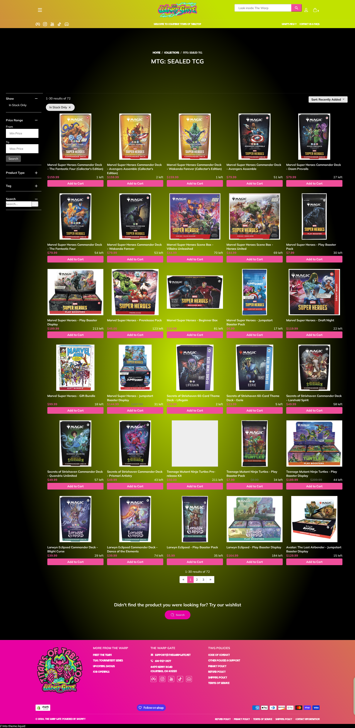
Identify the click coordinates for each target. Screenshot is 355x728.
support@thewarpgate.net (173, 655)
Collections (171, 52)
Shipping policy (283, 719)
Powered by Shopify (74, 718)
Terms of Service (218, 683)
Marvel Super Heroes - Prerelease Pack (134, 320)
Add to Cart (75, 183)
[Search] (296, 8)
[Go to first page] (183, 579)
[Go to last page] (210, 579)
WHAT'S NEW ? (289, 24)
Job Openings (101, 671)
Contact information (307, 719)
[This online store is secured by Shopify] (43, 708)
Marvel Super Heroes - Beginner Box (192, 320)
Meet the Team (102, 655)
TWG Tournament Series (108, 660)
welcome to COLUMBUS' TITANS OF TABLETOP (177, 24)
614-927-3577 (163, 661)
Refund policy (223, 719)
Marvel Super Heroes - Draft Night (310, 320)
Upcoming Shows (104, 666)
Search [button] (180, 615)
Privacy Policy (217, 666)
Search (13, 158)
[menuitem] (120, 655)
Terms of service (262, 719)
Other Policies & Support (224, 660)
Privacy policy (242, 719)
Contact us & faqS (310, 24)
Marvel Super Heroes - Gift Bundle (71, 396)
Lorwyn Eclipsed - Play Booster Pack (192, 547)
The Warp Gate (53, 718)
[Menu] (40, 10)
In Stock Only (18, 105)
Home (156, 52)
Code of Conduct (219, 655)
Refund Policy (217, 671)
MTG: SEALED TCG (192, 52)
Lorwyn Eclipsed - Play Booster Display (253, 547)
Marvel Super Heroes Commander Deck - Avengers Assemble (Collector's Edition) (134, 169)
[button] (315, 10)
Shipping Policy (217, 677)
